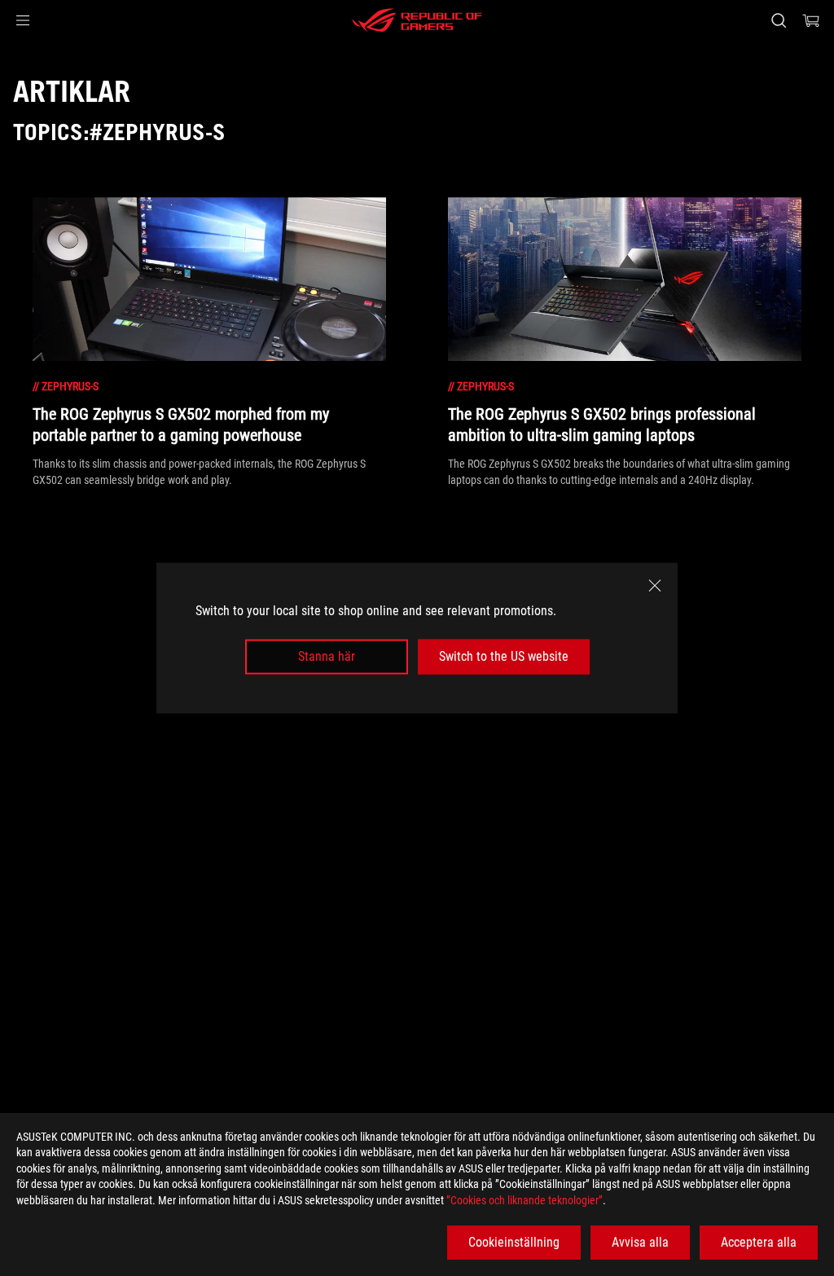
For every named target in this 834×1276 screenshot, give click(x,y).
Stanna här (326, 656)
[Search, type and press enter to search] (778, 20)
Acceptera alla (759, 1242)
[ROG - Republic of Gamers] (417, 20)
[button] (23, 20)
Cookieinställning (514, 1242)
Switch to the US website (503, 656)
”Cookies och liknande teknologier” (524, 1200)
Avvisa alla (640, 1242)
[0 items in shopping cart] (811, 20)
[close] (655, 586)
